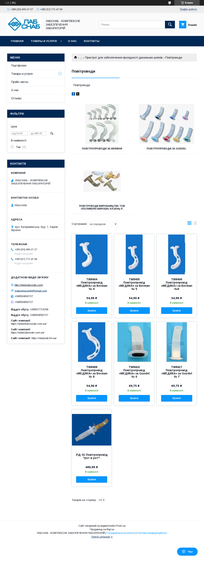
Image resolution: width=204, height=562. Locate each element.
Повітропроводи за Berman (102, 148)
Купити (92, 310)
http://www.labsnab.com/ (29, 284)
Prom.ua (121, 525)
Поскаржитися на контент (121, 533)
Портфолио (18, 65)
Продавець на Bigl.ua (102, 529)
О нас (72, 41)
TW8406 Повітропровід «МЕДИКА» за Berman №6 (176, 284)
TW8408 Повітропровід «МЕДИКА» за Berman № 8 (91, 371)
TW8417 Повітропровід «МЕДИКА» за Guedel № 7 (176, 371)
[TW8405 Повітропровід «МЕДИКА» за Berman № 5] (134, 254)
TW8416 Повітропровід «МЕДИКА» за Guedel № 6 (134, 371)
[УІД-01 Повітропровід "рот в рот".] (91, 430)
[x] (77, 94)
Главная (17, 41)
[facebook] (73, 94)
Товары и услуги (44, 41)
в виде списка (195, 224)
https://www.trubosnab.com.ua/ (29, 323)
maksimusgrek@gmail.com (31, 290)
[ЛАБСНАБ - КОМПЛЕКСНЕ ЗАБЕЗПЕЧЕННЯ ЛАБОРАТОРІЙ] (24, 30)
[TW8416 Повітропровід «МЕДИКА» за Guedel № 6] (134, 342)
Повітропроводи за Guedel (166, 148)
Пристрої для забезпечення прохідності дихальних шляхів (124, 57)
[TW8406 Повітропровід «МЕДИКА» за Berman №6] (176, 254)
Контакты (91, 41)
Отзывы (16, 98)
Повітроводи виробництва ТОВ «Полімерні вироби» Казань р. (102, 207)
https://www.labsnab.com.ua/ (27, 332)
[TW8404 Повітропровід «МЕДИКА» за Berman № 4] (91, 254)
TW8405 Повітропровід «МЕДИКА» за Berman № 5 (134, 284)
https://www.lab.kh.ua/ (44, 338)
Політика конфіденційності (152, 533)
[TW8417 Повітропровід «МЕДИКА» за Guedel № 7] (176, 342)
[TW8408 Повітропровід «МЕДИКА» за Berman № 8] (91, 342)
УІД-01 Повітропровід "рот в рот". (92, 456)
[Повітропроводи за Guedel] (166, 124)
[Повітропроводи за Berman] (102, 124)
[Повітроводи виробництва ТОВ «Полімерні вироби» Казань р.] (102, 181)
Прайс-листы (19, 82)
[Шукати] (170, 24)
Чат (190, 551)
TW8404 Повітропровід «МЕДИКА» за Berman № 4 (91, 284)
